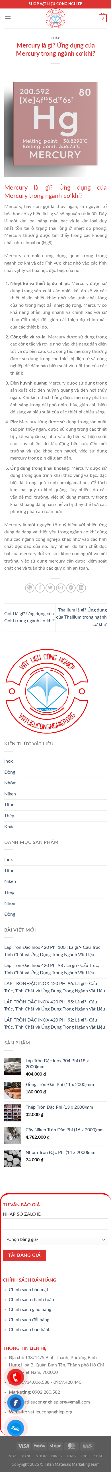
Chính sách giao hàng (30, 1309)
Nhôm (10, 783)
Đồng (9, 772)
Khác (55, 38)
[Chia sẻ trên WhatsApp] (29, 588)
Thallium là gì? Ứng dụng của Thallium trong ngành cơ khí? (81, 617)
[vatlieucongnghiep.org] (55, 18)
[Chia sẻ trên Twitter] (50, 588)
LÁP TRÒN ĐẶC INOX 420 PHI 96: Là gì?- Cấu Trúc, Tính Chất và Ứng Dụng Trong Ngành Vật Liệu (54, 987)
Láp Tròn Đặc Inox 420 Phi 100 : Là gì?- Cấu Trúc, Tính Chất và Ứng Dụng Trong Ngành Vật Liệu (53, 951)
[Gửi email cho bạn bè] (60, 588)
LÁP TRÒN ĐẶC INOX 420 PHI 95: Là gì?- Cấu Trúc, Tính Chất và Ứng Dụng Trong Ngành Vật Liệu (54, 1006)
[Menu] (7, 18)
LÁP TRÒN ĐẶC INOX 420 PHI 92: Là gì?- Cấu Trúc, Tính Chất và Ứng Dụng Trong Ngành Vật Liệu (54, 1024)
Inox (8, 761)
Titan (9, 804)
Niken (10, 794)
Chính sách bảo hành (30, 1329)
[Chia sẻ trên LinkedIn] (81, 588)
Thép (9, 816)
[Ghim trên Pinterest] (71, 588)
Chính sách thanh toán (31, 1299)
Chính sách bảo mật (28, 1290)
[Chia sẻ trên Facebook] (40, 588)
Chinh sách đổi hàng (29, 1319)
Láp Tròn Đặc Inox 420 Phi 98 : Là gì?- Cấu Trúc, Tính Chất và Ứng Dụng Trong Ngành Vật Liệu (51, 969)
